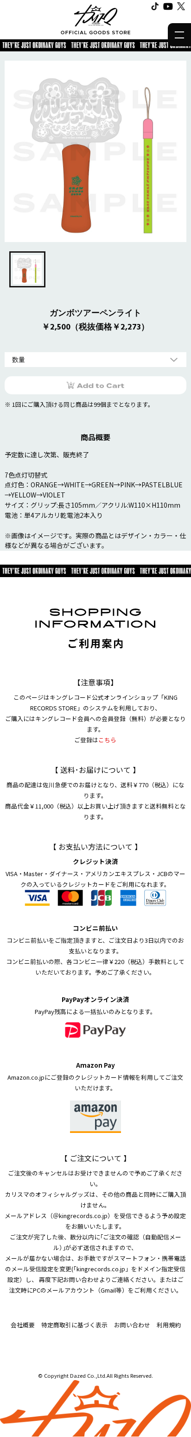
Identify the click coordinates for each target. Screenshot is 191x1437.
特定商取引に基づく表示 (74, 1324)
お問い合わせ (132, 1324)
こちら (107, 739)
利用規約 (169, 1324)
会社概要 (23, 1324)
